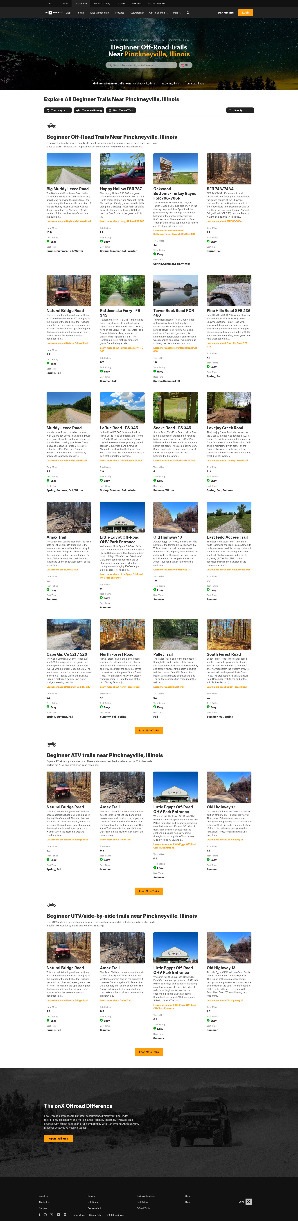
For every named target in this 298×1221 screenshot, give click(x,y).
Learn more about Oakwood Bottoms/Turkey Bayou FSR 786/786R (176, 210)
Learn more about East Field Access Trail (229, 556)
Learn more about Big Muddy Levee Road (69, 210)
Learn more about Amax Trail (69, 556)
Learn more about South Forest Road (229, 669)
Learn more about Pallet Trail (176, 669)
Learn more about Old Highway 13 (176, 556)
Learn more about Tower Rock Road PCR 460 (176, 329)
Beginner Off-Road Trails (121, 39)
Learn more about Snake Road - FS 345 (176, 442)
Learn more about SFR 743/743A (229, 210)
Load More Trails (149, 730)
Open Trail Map (58, 1138)
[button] (58, 110)
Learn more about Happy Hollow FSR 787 (122, 210)
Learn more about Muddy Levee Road (69, 442)
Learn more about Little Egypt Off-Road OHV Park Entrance (122, 556)
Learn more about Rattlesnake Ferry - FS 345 (122, 329)
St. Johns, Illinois (171, 83)
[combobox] (144, 65)
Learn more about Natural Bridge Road (69, 329)
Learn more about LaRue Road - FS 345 (122, 442)
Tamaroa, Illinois (194, 83)
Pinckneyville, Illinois (145, 83)
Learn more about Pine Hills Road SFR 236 (229, 329)
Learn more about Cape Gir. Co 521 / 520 (69, 669)
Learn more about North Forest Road (122, 669)
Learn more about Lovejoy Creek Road (229, 442)
